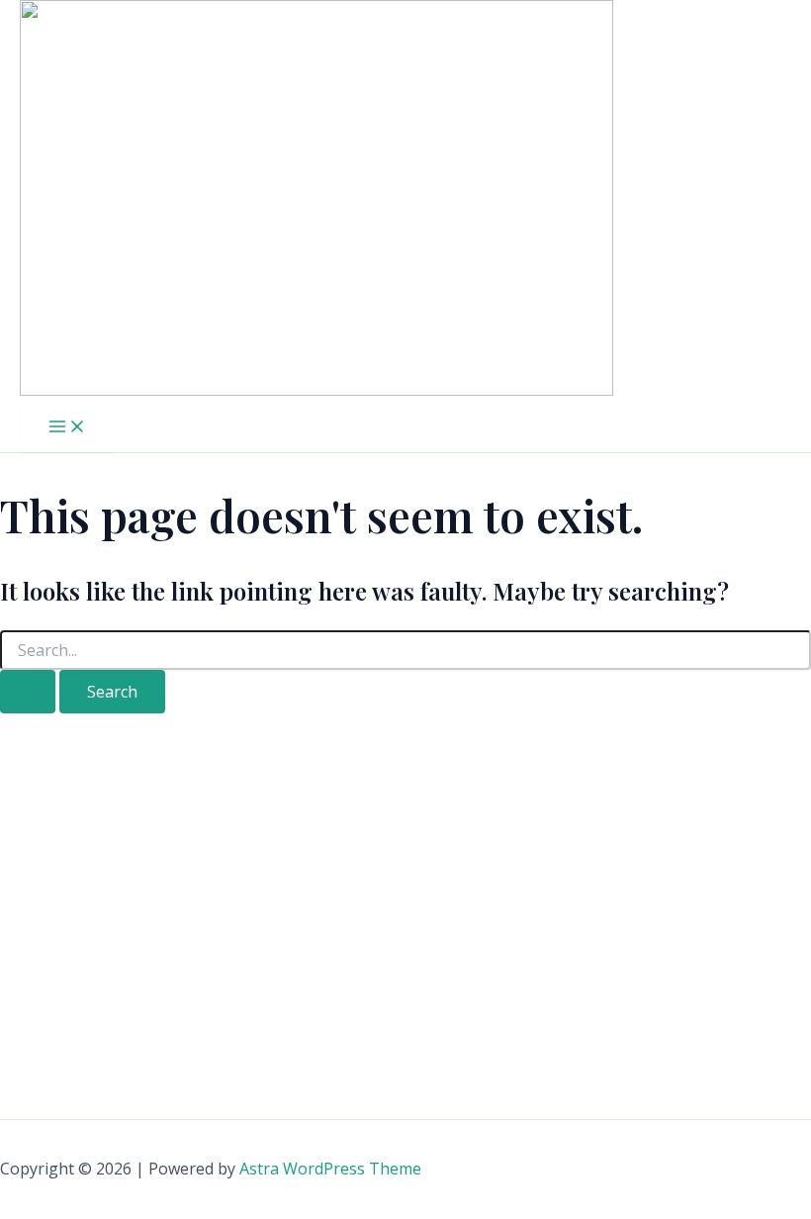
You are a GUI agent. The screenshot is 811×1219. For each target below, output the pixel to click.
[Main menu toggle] (67, 427)
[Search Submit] (27, 691)
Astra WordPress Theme (330, 1168)
